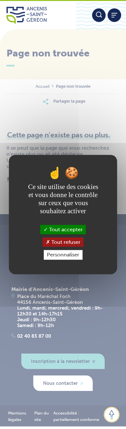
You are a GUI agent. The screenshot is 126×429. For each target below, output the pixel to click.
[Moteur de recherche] (99, 15)
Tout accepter (65, 229)
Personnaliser (63, 255)
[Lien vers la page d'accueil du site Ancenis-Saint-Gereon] (37, 15)
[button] (112, 415)
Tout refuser (65, 242)
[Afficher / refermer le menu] (114, 15)
